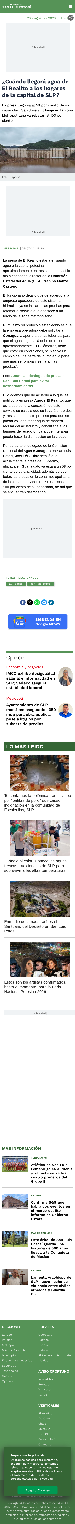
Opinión (15, 657)
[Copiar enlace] (51, 602)
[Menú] (70, 6)
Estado (7, 1334)
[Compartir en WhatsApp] (37, 602)
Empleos (44, 1384)
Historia (16, 1496)
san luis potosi (40, 583)
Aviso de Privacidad (39, 1478)
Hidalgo (43, 1350)
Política (7, 1339)
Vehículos (45, 1389)
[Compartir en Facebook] (23, 602)
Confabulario (47, 1439)
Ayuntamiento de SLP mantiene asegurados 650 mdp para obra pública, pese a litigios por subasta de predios (31, 714)
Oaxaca (43, 1339)
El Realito (16, 583)
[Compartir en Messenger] (44, 602)
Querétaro (45, 1334)
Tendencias (10, 1370)
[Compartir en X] (30, 602)
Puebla (43, 1345)
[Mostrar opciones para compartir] (71, 18)
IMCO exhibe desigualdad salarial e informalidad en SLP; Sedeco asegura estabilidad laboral (30, 680)
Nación (7, 1376)
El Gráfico (45, 1413)
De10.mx (44, 1418)
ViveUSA (44, 1428)
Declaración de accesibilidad (44, 1496)
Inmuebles (45, 1379)
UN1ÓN (43, 1434)
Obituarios (45, 1444)
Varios (42, 1394)
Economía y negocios (24, 667)
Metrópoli (11, 248)
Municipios (9, 1355)
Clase (42, 1423)
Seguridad (9, 1365)
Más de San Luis (14, 1350)
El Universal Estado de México (54, 1358)
